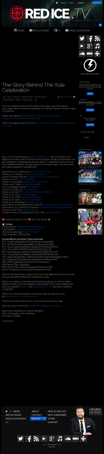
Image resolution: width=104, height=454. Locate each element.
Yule (35, 100)
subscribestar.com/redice (28, 229)
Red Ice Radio (40, 30)
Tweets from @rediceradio (87, 132)
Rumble (56, 116)
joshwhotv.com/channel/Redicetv (55, 207)
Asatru (9, 97)
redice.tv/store (53, 306)
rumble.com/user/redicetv (36, 182)
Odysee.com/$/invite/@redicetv (43, 176)
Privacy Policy (52, 446)
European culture (27, 97)
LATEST (84, 3)
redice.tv (24, 286)
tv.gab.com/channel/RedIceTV (38, 192)
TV (58, 30)
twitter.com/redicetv (32, 184)
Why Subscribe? (57, 415)
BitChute (34, 116)
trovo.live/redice (29, 194)
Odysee (25, 116)
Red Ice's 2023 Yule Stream (88, 184)
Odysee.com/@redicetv (34, 174)
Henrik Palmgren (52, 444)
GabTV (48, 116)
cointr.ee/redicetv (54, 212)
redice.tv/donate (31, 232)
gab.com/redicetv (28, 189)
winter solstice (27, 100)
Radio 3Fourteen (79, 30)
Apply (90, 94)
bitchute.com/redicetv (40, 171)
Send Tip (90, 125)
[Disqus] (39, 342)
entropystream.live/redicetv (30, 227)
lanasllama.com (36, 306)
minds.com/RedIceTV (31, 197)
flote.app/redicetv (34, 202)
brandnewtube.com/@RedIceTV (57, 204)
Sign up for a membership (86, 102)
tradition (18, 100)
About (63, 3)
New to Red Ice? (57, 411)
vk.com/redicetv (26, 179)
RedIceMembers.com (30, 118)
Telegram (6, 118)
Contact (37, 415)
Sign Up (96, 3)
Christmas (16, 97)
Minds (16, 118)
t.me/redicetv (33, 187)
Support (53, 422)
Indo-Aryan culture (41, 97)
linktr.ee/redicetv (30, 210)
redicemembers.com (39, 157)
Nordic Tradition (9, 100)
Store (71, 3)
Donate (90, 110)
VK (41, 116)
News (20, 30)
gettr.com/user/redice (31, 199)
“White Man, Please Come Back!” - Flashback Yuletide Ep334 (90, 167)
